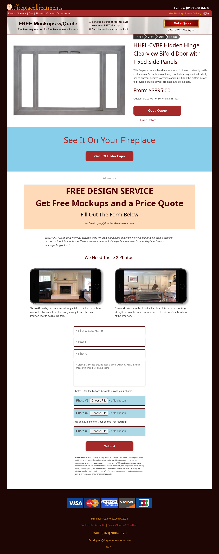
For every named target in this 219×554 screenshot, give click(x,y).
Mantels (50, 13)
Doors (11, 13)
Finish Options (148, 120)
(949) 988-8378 (197, 8)
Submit (109, 446)
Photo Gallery (193, 13)
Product (173, 37)
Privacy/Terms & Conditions (123, 525)
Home (140, 37)
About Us (100, 525)
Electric (39, 13)
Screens (22, 13)
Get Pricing (176, 13)
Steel (161, 37)
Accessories (64, 13)
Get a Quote (157, 110)
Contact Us (86, 525)
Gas (31, 13)
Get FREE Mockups (109, 156)
